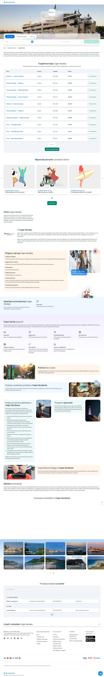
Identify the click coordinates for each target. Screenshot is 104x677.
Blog (37, 634)
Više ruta (32, 36)
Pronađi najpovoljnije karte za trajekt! (81, 192)
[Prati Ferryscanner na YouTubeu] (18, 638)
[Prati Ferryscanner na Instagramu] (8, 638)
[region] (52, 519)
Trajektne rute (40, 637)
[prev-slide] (1, 178)
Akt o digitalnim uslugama (59, 650)
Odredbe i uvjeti (57, 643)
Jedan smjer (10, 36)
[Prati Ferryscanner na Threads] (21, 638)
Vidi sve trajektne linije (52, 149)
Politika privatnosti (57, 648)
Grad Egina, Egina (11, 552)
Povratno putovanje (21, 36)
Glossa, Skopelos (52, 552)
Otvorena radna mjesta (59, 639)
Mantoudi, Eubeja (73, 566)
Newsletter (56, 637)
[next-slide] (102, 178)
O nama (55, 634)
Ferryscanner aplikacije (94, 56)
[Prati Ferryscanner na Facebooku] (4, 638)
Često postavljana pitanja (76, 641)
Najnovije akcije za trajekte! (45, 192)
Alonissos (29, 552)
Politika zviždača (57, 646)
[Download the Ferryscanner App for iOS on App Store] (90, 637)
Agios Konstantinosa (12, 566)
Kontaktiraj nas (73, 638)
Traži (91, 41)
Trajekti (38, 643)
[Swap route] (32, 41)
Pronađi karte (92, 76)
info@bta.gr (79, 601)
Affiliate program (57, 641)
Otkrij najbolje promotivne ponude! (15, 192)
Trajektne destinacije (41, 639)
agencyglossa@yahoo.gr (82, 610)
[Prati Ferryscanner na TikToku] (11, 638)
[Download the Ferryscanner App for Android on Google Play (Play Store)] (90, 640)
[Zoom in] (102, 502)
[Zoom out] (102, 505)
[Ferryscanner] (9, 2)
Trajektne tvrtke (11, 48)
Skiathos (71, 552)
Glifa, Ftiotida (51, 566)
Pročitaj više (52, 203)
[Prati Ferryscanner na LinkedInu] (14, 638)
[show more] (52, 614)
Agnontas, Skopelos (32, 566)
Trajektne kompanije (41, 641)
